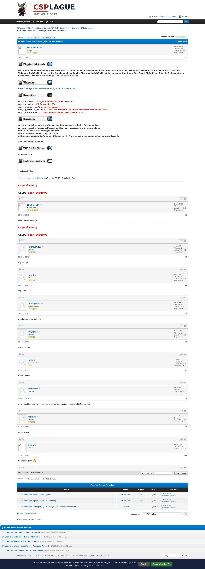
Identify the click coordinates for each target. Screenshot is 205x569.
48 (141, 501)
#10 (185, 455)
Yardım (185, 16)
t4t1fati (32, 332)
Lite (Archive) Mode (62, 556)
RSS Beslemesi (103, 556)
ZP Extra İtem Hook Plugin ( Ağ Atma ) (36, 495)
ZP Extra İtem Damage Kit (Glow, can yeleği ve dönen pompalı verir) (48, 507)
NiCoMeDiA (33, 47)
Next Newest (36, 472)
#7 (186, 370)
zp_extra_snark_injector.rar (35, 178)
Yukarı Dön (49, 556)
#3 (186, 257)
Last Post (163, 496)
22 (141, 507)
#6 (186, 342)
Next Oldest (24, 472)
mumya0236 (34, 247)
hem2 (31, 275)
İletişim (30, 556)
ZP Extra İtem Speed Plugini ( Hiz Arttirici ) (38, 501)
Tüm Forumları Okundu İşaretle (83, 556)
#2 (186, 215)
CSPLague (21, 28)
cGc (30, 360)
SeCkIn (126, 507)
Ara (163, 16)
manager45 (34, 303)
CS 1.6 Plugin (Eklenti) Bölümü (38, 28)
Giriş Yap (39, 22)
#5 (186, 313)
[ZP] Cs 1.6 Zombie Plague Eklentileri (65, 28)
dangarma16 (171, 496)
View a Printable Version (28, 513)
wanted (32, 417)
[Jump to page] (54, 37)
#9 (186, 427)
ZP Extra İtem (86, 28)
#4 (186, 285)
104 (141, 495)
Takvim (173, 16)
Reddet (144, 564)
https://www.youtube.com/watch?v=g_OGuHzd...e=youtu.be (46, 88)
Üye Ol (48, 22)
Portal (154, 16)
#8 (186, 398)
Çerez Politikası (96, 565)
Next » (48, 37)
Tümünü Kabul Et (161, 564)
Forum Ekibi (21, 556)
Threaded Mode (181, 41)
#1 (186, 57)
